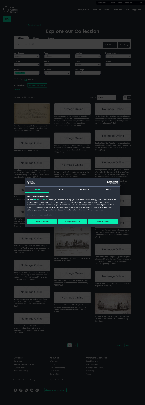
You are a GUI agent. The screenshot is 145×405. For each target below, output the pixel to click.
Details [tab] (60, 189)
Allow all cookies (103, 221)
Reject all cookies (42, 221)
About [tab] (108, 189)
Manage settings (71, 221)
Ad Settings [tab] (84, 189)
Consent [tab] (37, 189)
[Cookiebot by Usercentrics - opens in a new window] (108, 182)
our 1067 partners (40, 200)
